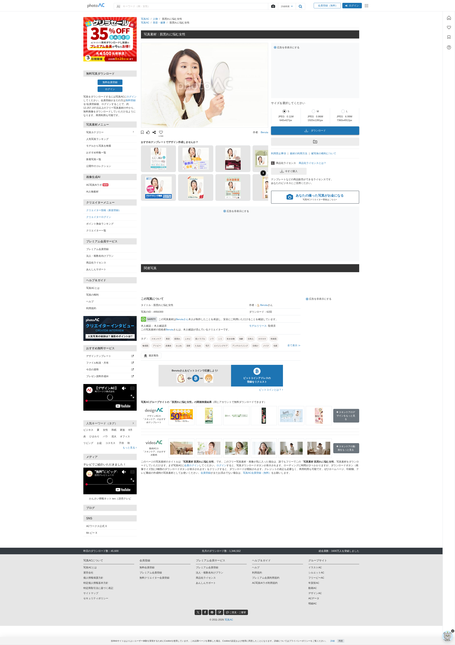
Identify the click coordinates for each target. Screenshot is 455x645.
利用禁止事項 (278, 153)
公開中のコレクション (98, 166)
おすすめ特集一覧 (96, 152)
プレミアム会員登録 (97, 249)
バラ (105, 436)
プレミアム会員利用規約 (265, 577)
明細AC (312, 603)
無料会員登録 (110, 82)
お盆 (99, 443)
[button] (142, 132)
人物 (155, 18)
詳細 (332, 641)
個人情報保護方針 (93, 577)
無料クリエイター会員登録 (154, 577)
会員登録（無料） (327, 5)
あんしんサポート (96, 269)
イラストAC (315, 567)
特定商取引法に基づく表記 (98, 588)
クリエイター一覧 (96, 230)
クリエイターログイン (98, 217)
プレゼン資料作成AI (97, 376)
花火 (113, 436)
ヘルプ (90, 301)
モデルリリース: (258, 325)
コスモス (110, 443)
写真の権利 (92, 294)
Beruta (264, 132)
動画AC (312, 588)
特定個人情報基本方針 (95, 582)
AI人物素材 (92, 191)
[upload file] (273, 6)
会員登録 (206, 472)
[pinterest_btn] (212, 612)
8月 (130, 429)
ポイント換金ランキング (100, 223)
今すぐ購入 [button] (291, 171)
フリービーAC (316, 577)
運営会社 (88, 572)
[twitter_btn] (198, 612)
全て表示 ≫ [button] (294, 345)
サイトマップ (90, 593)
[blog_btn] (219, 612)
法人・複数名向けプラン (100, 255)
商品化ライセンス (96, 262)
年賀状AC (313, 582)
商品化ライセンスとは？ (312, 163)
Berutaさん (182, 319)
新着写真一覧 (93, 159)
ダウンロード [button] (318, 130)
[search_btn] (300, 6)
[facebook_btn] (205, 612)
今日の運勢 (92, 369)
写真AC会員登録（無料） (257, 472)
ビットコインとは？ (270, 389)
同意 (341, 641)
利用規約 (91, 308)
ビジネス (88, 429)
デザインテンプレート (98, 356)
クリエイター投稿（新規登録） (103, 210)
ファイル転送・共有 (97, 362)
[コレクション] (449, 37)
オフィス (125, 436)
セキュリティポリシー (95, 598)
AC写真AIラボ (97, 184)
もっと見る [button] (129, 447)
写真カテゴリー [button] (95, 132)
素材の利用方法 (298, 153)
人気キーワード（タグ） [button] (101, 423)
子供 (121, 443)
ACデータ (313, 598)
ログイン (354, 5)
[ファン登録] (449, 27)
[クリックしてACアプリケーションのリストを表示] (366, 5)
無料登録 (131, 100)
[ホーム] (449, 18)
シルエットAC (316, 572)
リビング (88, 443)
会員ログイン (191, 465)
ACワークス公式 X (96, 526)
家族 (122, 429)
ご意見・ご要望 (237, 612)
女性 (105, 429)
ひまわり (94, 436)
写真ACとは (93, 288)
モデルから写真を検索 (98, 145)
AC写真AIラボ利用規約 (265, 582)
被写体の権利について (323, 153)
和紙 (113, 429)
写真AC (145, 18)
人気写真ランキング (97, 139)
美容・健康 (159, 22)
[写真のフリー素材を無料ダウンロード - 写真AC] (96, 5)
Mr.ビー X (91, 532)
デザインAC (315, 593)
